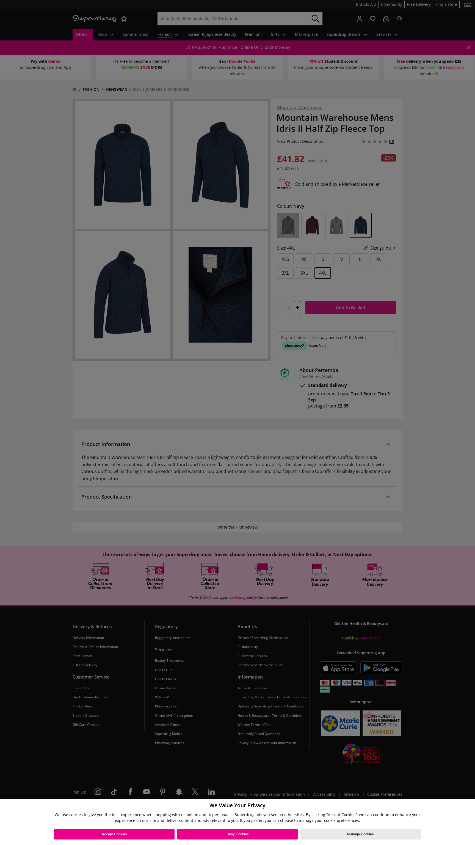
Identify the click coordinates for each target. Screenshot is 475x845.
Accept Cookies (114, 834)
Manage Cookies (360, 834)
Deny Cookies (238, 834)
